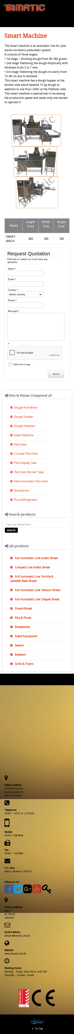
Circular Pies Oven (26, 453)
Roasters (20, 654)
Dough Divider (23, 417)
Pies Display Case (25, 463)
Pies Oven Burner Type (29, 472)
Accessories (21, 490)
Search (11, 530)
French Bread (23, 608)
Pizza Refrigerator (25, 499)
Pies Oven (20, 444)
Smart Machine (23, 435)
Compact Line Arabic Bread (32, 567)
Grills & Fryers (23, 664)
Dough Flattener (24, 426)
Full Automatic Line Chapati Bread (36, 599)
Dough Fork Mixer (26, 407)
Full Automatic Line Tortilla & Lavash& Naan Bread (31, 579)
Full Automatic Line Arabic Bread (36, 558)
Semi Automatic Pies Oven (31, 481)
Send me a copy (21, 364)
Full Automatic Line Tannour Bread (37, 590)
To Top (38, 1028)
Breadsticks (22, 627)
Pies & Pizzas (22, 617)
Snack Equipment (25, 636)
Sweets (19, 645)
